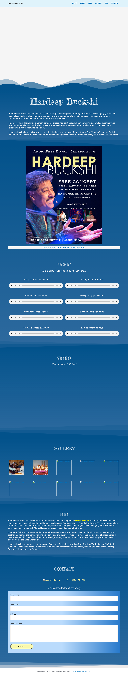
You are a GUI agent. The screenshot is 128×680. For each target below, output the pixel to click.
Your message (16, 623)
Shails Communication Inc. (82, 671)
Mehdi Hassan (82, 520)
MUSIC (82, 3)
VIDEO (90, 3)
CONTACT (114, 3)
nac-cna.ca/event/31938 (56, 247)
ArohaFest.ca (78, 247)
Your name (14, 595)
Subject (13, 614)
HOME (74, 3)
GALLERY (98, 3)
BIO (106, 3)
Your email (14, 604)
